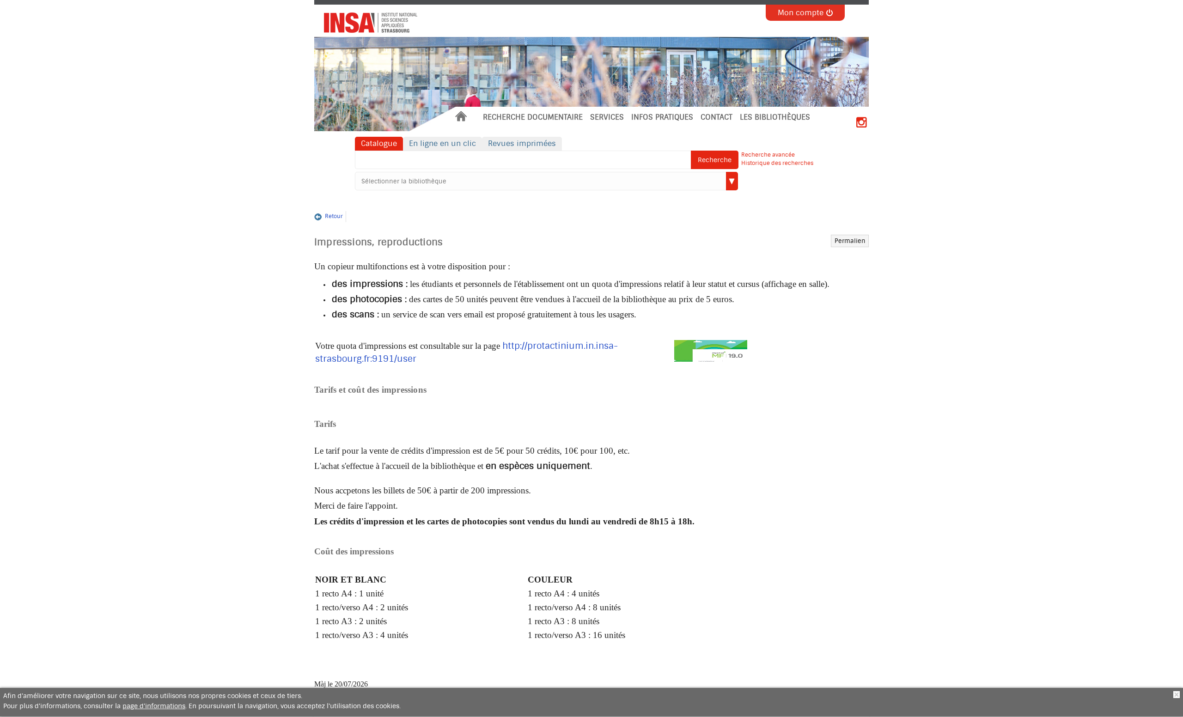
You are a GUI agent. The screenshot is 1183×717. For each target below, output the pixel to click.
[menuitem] (461, 118)
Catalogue (379, 143)
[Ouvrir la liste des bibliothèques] (732, 181)
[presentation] (367, 21)
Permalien (850, 241)
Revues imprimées (522, 143)
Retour (334, 216)
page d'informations (153, 706)
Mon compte (800, 13)
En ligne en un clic (442, 143)
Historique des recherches (777, 163)
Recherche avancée (768, 154)
